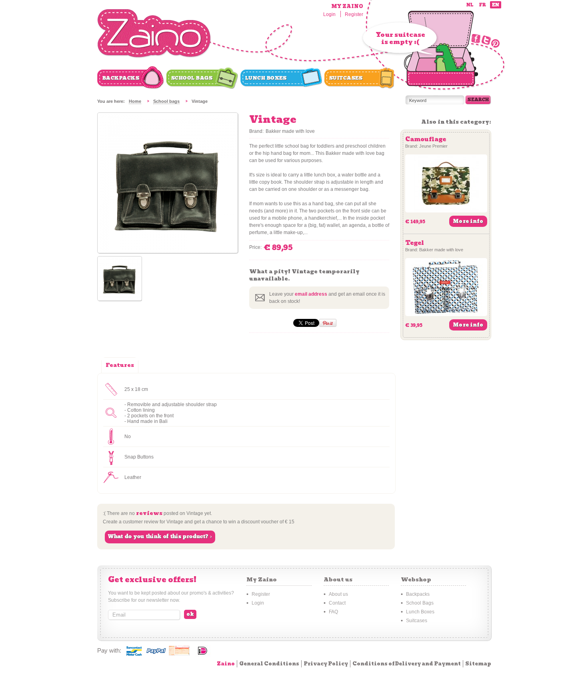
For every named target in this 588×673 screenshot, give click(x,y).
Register (354, 14)
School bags (166, 101)
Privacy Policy (326, 663)
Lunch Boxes (266, 78)
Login (329, 14)
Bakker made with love (290, 131)
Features (120, 365)
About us (338, 594)
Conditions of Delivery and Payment (406, 663)
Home (135, 101)
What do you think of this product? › (160, 536)
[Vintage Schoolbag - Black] (168, 251)
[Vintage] (120, 279)
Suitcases (346, 78)
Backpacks (121, 78)
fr (482, 5)
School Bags (192, 78)
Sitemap (478, 663)
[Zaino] (154, 33)
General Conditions (269, 663)
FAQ (333, 612)
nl (469, 5)
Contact (337, 603)
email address (311, 294)
